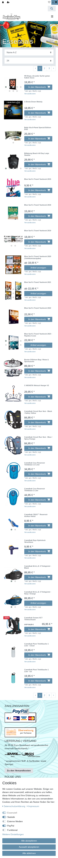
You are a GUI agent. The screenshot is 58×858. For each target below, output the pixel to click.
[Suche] (52, 8)
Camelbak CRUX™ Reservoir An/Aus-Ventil (35, 515)
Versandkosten (30, 94)
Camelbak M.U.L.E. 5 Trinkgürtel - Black (37, 567)
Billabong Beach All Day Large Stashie (36, 154)
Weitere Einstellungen (13, 834)
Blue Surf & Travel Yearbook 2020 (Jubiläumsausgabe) (37, 257)
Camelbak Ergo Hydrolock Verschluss (34, 541)
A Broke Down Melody (33, 102)
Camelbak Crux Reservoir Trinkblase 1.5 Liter (34, 464)
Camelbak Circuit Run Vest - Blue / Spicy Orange (38, 438)
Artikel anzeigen (38, 267)
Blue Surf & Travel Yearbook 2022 (37, 308)
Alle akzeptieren (29, 840)
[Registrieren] (8, 2)
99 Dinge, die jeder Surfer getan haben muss (37, 77)
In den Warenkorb (37, 87)
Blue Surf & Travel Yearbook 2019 (37, 230)
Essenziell (12, 812)
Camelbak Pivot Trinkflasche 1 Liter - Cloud (36, 645)
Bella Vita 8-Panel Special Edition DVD (37, 128)
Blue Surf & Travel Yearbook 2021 (37, 282)
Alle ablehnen (29, 853)
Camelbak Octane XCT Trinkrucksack (33, 618)
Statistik (11, 817)
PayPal (10, 825)
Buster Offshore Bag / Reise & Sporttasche (36, 360)
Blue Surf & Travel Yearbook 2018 (37, 205)
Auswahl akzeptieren (29, 847)
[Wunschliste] (49, 2)
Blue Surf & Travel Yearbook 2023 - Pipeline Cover (38, 335)
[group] (13, 84)
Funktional (12, 830)
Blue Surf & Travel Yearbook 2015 (37, 179)
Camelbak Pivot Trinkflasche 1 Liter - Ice (36, 670)
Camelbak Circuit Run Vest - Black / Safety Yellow (38, 412)
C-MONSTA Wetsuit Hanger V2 (36, 385)
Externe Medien (15, 821)
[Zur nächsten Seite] (53, 68)
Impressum (33, 806)
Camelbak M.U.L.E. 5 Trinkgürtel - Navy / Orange (37, 593)
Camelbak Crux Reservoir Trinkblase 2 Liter (34, 489)
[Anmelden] (3, 2)
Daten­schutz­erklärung (15, 806)
